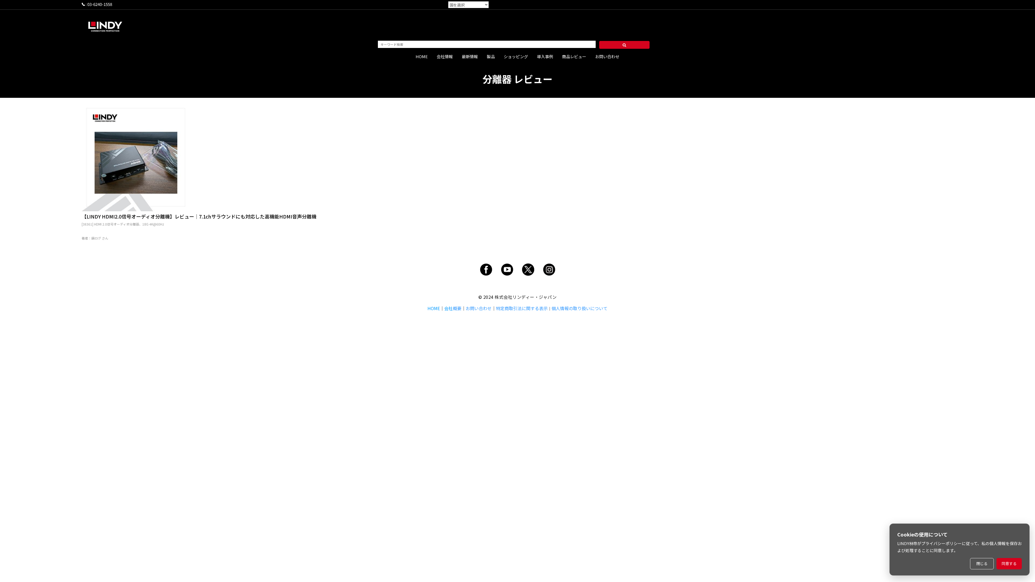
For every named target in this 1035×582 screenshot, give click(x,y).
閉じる (982, 563)
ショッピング (516, 56)
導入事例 (545, 56)
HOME (422, 56)
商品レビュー (574, 56)
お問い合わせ (607, 56)
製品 (491, 56)
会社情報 (445, 56)
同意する (1009, 563)
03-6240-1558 (99, 4)
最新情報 (470, 56)
